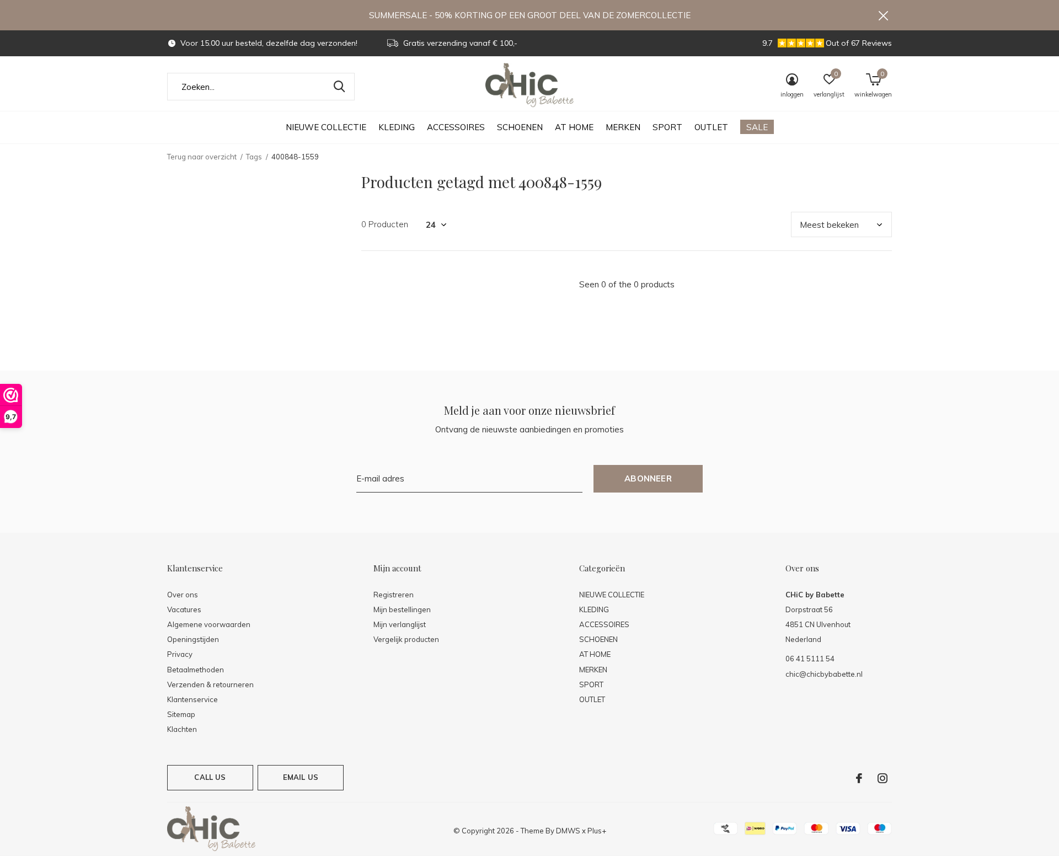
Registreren (393, 594)
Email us (300, 777)
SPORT (667, 127)
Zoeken (339, 86)
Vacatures (184, 609)
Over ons (182, 594)
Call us (210, 777)
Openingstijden (193, 639)
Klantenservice (192, 699)
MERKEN (623, 127)
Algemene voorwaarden (208, 624)
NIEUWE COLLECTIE (326, 127)
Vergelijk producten (406, 639)
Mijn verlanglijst (399, 624)
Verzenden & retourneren (210, 684)
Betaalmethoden (195, 669)
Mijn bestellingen (402, 609)
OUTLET (711, 127)
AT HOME (574, 127)
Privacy (179, 654)
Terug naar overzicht (202, 156)
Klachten (182, 729)
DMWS (568, 830)
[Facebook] (859, 778)
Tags (254, 156)
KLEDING (396, 127)
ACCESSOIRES (456, 127)
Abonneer (648, 478)
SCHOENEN (520, 127)
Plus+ (596, 830)
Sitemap (181, 714)
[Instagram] (882, 778)
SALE (757, 127)
